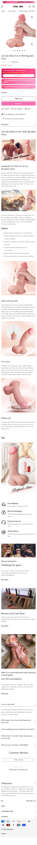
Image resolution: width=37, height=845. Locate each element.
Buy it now (18, 103)
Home (3, 11)
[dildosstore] (18, 6)
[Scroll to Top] (34, 835)
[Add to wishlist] (32, 17)
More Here (4, 580)
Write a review (18, 760)
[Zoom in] (32, 44)
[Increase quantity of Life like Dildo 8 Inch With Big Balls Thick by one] (33, 93)
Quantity (4, 93)
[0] (34, 6)
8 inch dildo (11, 11)
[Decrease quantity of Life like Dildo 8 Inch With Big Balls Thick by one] (11, 93)
